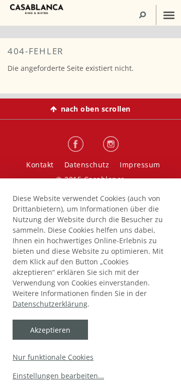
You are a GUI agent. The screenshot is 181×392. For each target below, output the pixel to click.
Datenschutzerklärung (50, 304)
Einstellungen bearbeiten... (58, 375)
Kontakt (40, 164)
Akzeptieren (50, 330)
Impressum (140, 164)
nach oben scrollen (96, 109)
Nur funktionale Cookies (53, 357)
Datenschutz (87, 164)
